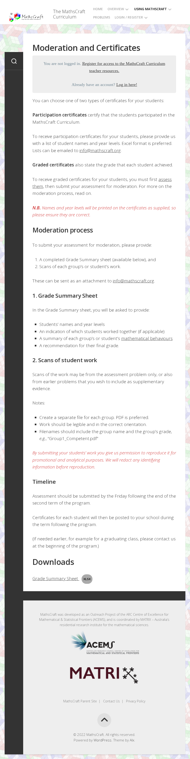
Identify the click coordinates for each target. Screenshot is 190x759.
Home (98, 9)
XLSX (87, 579)
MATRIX (145, 619)
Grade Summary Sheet (55, 578)
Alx (132, 740)
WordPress (102, 740)
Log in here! (126, 84)
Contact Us (111, 701)
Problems (101, 17)
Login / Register (129, 17)
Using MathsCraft (150, 9)
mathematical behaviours (147, 338)
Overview (116, 9)
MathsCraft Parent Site (80, 701)
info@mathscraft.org (100, 150)
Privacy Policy (135, 701)
